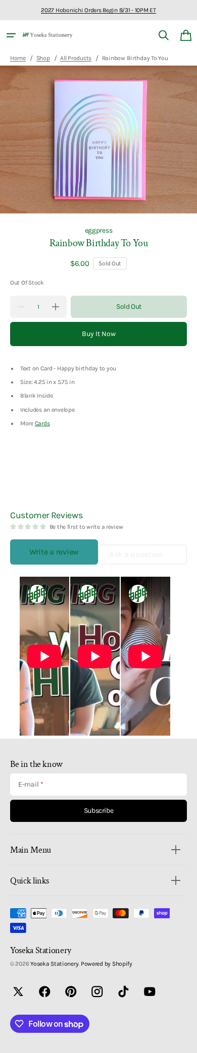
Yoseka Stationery (54, 963)
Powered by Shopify (106, 963)
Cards (42, 423)
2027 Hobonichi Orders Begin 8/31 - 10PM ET (98, 10)
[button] (11, 35)
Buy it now (99, 333)
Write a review (54, 552)
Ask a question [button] (136, 554)
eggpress (99, 230)
